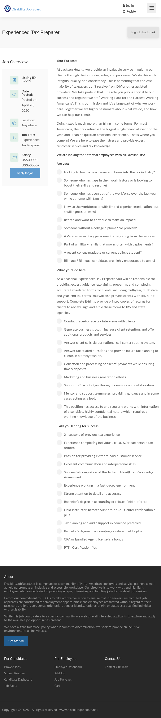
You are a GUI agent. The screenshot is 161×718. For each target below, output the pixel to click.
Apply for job (25, 173)
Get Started (16, 641)
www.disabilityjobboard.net (78, 710)
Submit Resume (14, 673)
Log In (129, 5)
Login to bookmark (143, 32)
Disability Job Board (26, 9)
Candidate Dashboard (18, 679)
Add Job (60, 673)
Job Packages (63, 679)
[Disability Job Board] (7, 6)
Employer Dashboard (68, 667)
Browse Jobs (12, 667)
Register (131, 11)
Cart (57, 686)
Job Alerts (10, 686)
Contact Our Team (117, 667)
